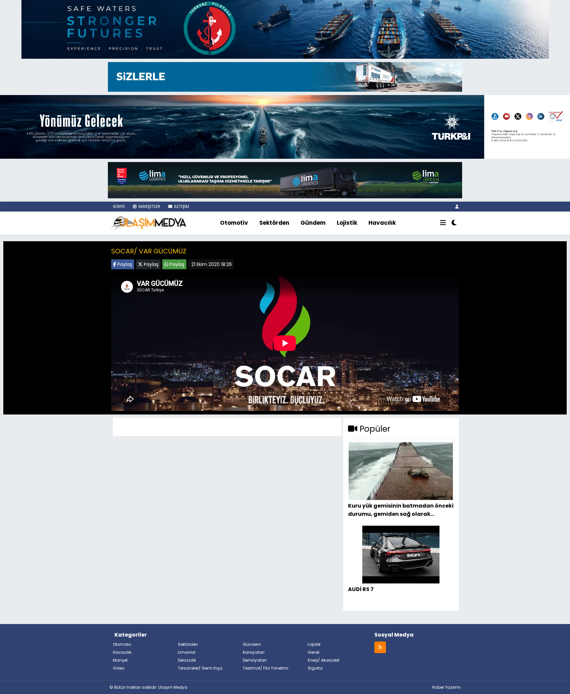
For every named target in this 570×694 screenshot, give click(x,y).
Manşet (120, 660)
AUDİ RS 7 (361, 589)
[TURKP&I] (285, 126)
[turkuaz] (285, 28)
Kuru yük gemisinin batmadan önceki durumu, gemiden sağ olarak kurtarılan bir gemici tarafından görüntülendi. (401, 509)
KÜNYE (118, 206)
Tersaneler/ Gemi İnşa (200, 668)
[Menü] (443, 223)
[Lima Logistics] (285, 179)
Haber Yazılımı (446, 687)
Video (118, 668)
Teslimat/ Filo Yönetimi (265, 668)
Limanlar (187, 652)
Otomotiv (234, 223)
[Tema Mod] (454, 223)
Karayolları (254, 652)
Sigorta (315, 668)
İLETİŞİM (181, 206)
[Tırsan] (285, 76)
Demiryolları (255, 660)
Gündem (313, 223)
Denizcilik (187, 660)
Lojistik (347, 223)
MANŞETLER (149, 206)
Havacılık (382, 223)
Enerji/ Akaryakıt (323, 660)
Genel (313, 652)
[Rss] (380, 647)
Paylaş (124, 264)
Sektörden (274, 223)
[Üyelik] (457, 206)
